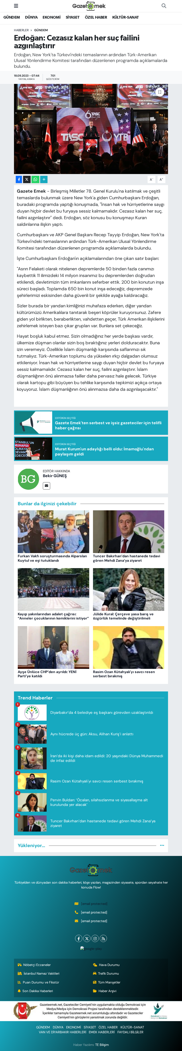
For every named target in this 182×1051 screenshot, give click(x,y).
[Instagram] (95, 938)
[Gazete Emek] (89, 5)
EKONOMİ (51, 17)
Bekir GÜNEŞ (55, 475)
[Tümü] (162, 845)
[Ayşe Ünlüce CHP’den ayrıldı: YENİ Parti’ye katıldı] (53, 647)
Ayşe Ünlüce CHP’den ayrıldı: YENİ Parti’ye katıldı (47, 674)
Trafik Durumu (108, 973)
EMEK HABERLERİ (102, 1032)
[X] (87, 938)
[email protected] (94, 904)
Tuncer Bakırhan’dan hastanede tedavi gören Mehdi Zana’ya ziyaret (126, 558)
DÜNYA (31, 17)
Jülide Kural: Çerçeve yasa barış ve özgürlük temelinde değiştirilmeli (123, 616)
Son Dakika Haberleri (37, 991)
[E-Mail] (46, 486)
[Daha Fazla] (43, 179)
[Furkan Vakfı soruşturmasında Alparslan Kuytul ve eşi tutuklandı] (53, 531)
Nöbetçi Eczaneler (37, 965)
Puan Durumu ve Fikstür (41, 982)
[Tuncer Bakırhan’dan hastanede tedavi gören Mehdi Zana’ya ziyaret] (128, 531)
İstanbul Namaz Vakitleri (41, 973)
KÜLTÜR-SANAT (125, 17)
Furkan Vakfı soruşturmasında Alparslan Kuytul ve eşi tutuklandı (52, 558)
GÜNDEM (11, 17)
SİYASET (73, 17)
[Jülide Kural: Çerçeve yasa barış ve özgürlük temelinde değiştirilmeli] (128, 589)
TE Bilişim (102, 1045)
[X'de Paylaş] (27, 179)
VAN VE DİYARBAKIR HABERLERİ (62, 1032)
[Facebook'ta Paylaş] (19, 179)
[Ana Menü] (16, 5)
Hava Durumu (109, 965)
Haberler (21, 30)
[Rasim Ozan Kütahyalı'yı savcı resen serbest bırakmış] (128, 647)
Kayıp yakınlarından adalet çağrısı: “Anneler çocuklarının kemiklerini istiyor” (53, 616)
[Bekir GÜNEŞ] (28, 478)
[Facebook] (78, 938)
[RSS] (103, 938)
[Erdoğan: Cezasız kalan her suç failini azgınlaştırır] (91, 129)
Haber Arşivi (107, 991)
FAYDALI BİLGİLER (130, 1032)
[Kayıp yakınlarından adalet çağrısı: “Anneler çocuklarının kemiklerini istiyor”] (53, 589)
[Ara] (164, 6)
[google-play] (91, 948)
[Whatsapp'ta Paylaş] (35, 179)
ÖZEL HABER (96, 17)
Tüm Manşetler (109, 982)
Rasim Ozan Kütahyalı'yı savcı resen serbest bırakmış (124, 674)
